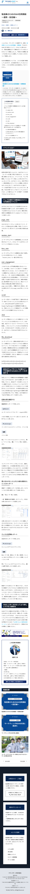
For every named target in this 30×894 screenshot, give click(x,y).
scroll (9, 119)
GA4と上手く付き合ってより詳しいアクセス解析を (14, 138)
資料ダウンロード (15, 807)
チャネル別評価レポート (13, 135)
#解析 (7, 25)
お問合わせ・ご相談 (15, 779)
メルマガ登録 (15, 832)
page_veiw (10, 110)
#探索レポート (14, 25)
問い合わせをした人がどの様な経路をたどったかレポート (15, 132)
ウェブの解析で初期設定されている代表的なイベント (14, 107)
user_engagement (12, 116)
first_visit (10, 114)
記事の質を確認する (12, 129)
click (8, 121)
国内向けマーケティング (7, 20)
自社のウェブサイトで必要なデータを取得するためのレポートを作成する (14, 126)
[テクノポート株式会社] (9, 1)
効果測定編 (17, 20)
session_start (11, 112)
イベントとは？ (9, 103)
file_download (11, 123)
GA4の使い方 (5, 22)
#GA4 (3, 25)
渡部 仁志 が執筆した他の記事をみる (14, 681)
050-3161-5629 (16, 795)
